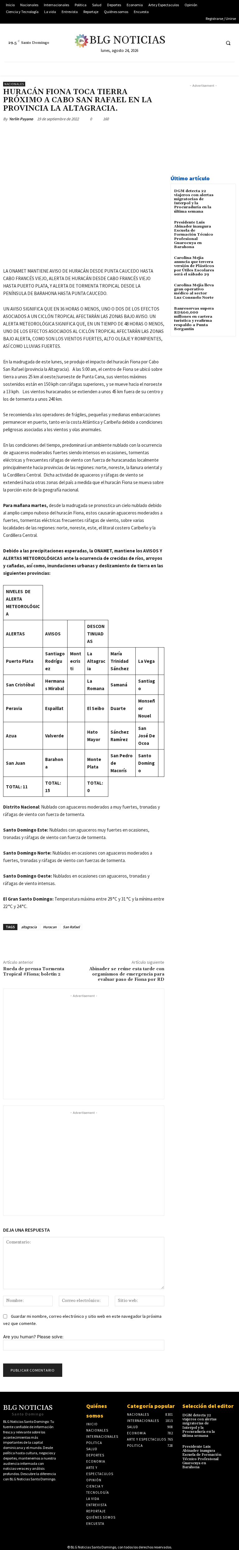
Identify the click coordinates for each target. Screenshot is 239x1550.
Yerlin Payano (21, 119)
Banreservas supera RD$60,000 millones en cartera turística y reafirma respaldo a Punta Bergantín (194, 318)
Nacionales (14, 84)
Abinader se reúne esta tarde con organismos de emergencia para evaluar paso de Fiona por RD (126, 974)
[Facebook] (191, 43)
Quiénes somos (96, 1410)
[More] (105, 133)
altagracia (29, 927)
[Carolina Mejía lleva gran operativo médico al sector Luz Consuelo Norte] (224, 290)
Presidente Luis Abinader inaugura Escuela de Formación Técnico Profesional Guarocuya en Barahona (193, 234)
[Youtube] (203, 43)
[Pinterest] (76, 133)
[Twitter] (180, 43)
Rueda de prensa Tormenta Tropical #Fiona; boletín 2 (33, 971)
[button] (228, 43)
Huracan (50, 927)
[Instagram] (214, 43)
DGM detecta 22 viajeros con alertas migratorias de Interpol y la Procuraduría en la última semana (193, 201)
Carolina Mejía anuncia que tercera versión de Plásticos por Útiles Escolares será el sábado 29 (194, 266)
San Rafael (71, 927)
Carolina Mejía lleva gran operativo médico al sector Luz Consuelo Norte (194, 291)
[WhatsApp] (91, 133)
